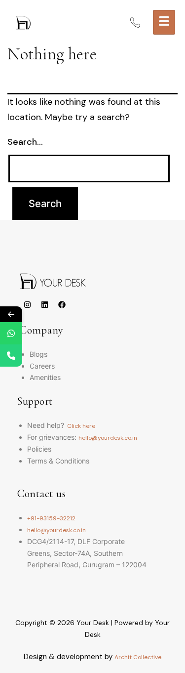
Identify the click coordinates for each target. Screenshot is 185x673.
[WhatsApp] (11, 333)
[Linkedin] (44, 304)
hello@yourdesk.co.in (107, 438)
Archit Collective (137, 657)
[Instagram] (27, 304)
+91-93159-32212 (51, 518)
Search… (25, 142)
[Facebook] (61, 304)
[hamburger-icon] (164, 22)
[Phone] (11, 355)
